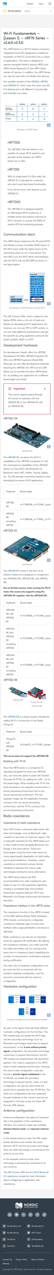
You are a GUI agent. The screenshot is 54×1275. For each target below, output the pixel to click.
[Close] (44, 389)
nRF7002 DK (13, 457)
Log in (41, 4)
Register (30, 4)
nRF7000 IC (13, 85)
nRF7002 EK (13, 570)
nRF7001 (44, 81)
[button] (36, 11)
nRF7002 (35, 81)
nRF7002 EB (13, 716)
